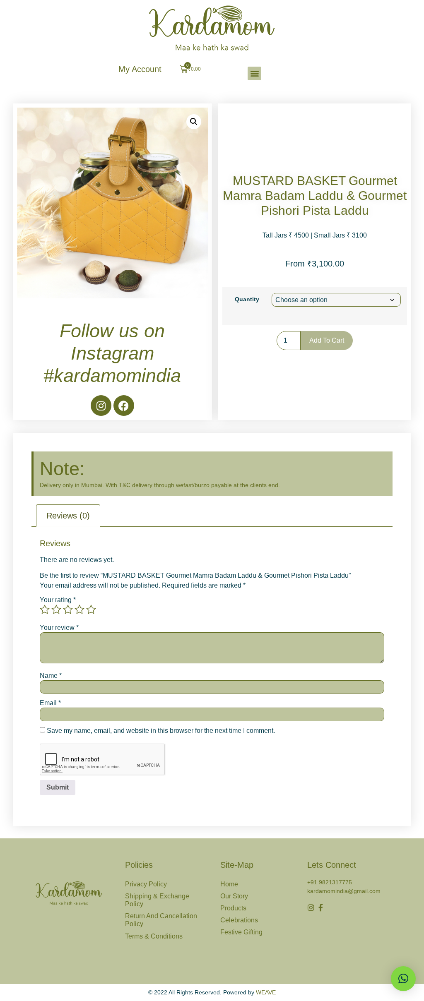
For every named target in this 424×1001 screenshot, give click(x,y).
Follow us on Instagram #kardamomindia (112, 353)
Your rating (58, 600)
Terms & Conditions (154, 936)
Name (51, 675)
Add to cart (326, 340)
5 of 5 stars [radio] (91, 610)
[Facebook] (123, 405)
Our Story (234, 896)
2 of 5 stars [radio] (56, 610)
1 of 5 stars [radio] (45, 610)
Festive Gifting (241, 932)
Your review (59, 627)
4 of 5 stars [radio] (79, 610)
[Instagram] (101, 405)
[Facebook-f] (320, 907)
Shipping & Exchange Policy (157, 900)
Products (233, 908)
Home (229, 884)
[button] (254, 73)
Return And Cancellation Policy (161, 919)
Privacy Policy (146, 884)
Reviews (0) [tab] (68, 515)
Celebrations (239, 920)
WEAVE (266, 992)
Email (50, 703)
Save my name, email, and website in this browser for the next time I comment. (161, 730)
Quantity (247, 299)
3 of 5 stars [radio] (68, 610)
